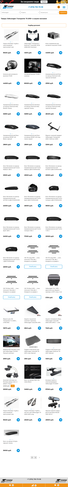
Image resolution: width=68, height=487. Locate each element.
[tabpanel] (11, 35)
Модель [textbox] (23, 12)
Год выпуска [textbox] (44, 12)
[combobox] (10, 12)
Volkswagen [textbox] (5, 12)
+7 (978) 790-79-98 (35, 7)
